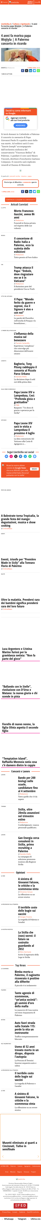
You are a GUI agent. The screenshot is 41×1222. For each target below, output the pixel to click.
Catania (20, 1166)
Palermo (13, 1166)
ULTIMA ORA (5, 1166)
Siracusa (26, 1172)
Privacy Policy (6, 1212)
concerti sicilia (14, 176)
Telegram (19, 1219)
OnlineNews (7, 528)
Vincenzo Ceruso (26, 892)
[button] (2, 1156)
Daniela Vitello (21, 377)
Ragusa (19, 1172)
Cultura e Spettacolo (21, 23)
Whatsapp (5, 1219)
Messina (12, 1172)
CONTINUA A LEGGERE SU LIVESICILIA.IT (20, 200)
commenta (27, 182)
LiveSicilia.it (6, 23)
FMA (17, 405)
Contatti (14, 1212)
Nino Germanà (25, 952)
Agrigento (27, 1166)
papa (29, 176)
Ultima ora (32, 1219)
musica (23, 176)
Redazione (11, 68)
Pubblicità (22, 1212)
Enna (6, 1172)
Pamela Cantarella (22, 343)
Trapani (33, 1172)
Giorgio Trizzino (26, 917)
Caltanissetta (36, 1166)
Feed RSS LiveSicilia (33, 1212)
